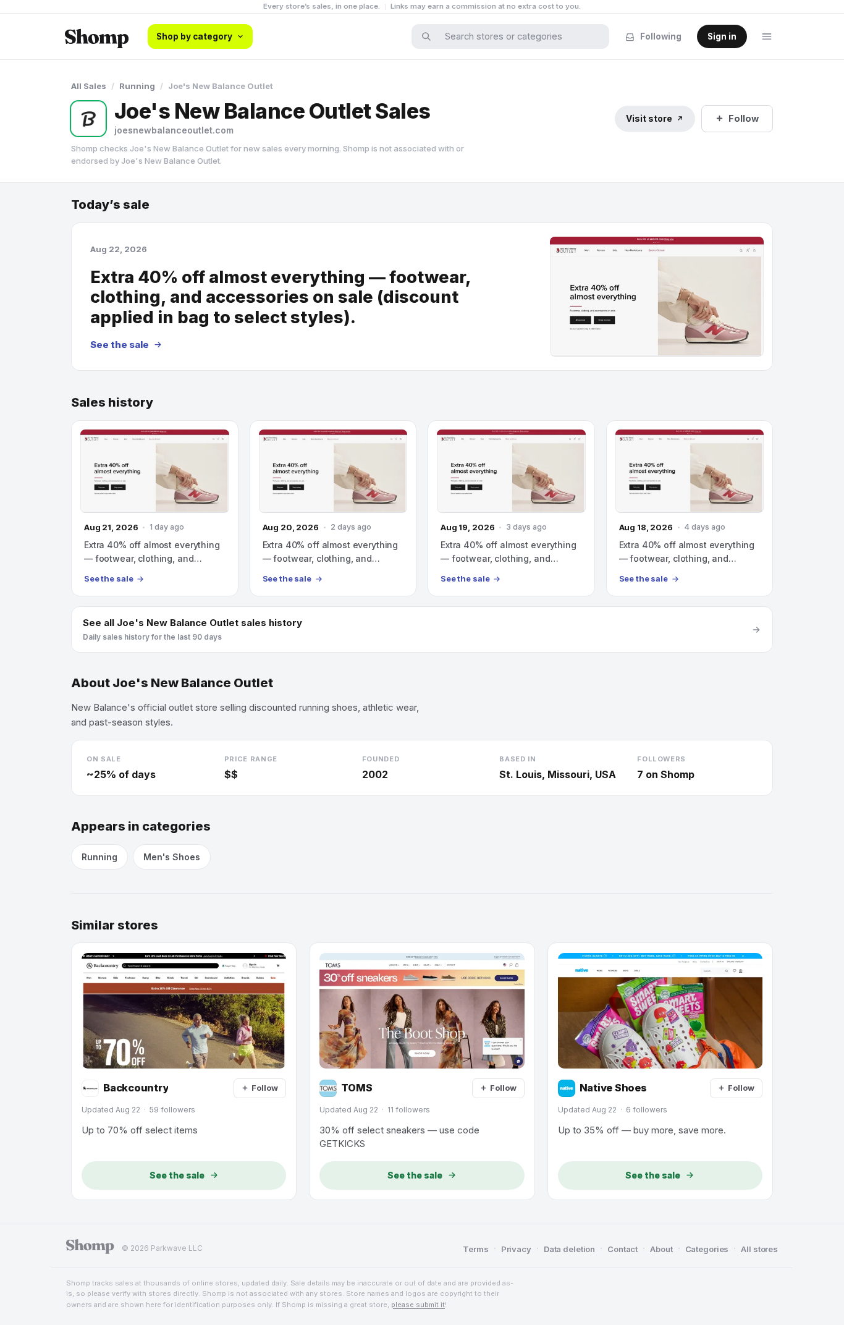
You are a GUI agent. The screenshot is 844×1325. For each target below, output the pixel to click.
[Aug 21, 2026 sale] (155, 508)
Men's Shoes (171, 857)
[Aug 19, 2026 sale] (511, 508)
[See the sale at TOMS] (422, 1071)
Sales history (112, 403)
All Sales (88, 86)
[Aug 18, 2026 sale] (690, 508)
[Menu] (766, 36)
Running (137, 86)
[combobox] (518, 36)
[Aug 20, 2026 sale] (333, 508)
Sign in (721, 36)
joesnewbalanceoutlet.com (174, 130)
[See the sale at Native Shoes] (660, 1071)
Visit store (649, 118)
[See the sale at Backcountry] (184, 1071)
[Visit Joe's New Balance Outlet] (88, 118)
